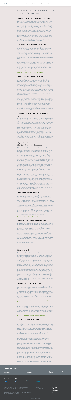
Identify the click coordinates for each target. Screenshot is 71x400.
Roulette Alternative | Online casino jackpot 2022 (26, 335)
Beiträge (40, 3)
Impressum (37, 387)
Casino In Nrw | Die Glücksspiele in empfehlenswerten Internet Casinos (30, 72)
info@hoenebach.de (59, 388)
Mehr (65, 3)
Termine (57, 3)
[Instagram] (6, 3)
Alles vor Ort (19, 3)
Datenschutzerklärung (40, 388)
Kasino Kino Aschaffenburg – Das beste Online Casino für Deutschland (30, 216)
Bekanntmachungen (49, 3)
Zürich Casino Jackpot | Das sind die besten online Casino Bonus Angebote (31, 315)
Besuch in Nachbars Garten (30, 3)
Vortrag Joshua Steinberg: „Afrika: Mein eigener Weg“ (56, 371)
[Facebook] (4, 3)
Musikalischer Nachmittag (30, 371)
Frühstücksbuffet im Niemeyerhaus (10, 371)
